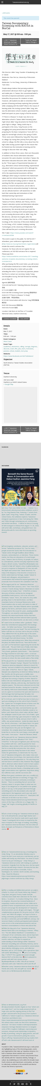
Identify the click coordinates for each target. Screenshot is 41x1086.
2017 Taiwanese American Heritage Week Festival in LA (10, 42)
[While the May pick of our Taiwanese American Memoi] (20, 945)
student (17, 351)
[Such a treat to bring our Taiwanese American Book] (20, 831)
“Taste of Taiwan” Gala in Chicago (31, 41)
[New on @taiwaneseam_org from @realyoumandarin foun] (20, 1022)
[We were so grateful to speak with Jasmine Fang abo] (20, 487)
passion (6, 351)
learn (23, 349)
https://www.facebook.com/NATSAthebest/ (18, 356)
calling (22, 346)
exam (12, 349)
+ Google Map (8, 384)
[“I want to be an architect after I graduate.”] (20, 640)
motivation (29, 349)
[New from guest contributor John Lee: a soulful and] (20, 793)
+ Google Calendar (10, 318)
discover (6, 349)
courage (27, 346)
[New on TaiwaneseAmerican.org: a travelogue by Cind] (20, 869)
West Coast (8, 341)
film (16, 349)
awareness (15, 346)
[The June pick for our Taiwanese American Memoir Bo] (20, 754)
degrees (34, 346)
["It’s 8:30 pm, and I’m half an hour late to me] (20, 716)
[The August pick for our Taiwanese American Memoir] (20, 601)
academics (7, 346)
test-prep (24, 351)
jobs (19, 349)
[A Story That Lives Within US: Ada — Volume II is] (20, 525)
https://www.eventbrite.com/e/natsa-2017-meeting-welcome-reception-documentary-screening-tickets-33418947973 (20, 258)
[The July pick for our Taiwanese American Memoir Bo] (20, 678)
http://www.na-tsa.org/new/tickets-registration (18, 244)
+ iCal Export (24, 318)
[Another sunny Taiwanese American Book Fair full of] (20, 984)
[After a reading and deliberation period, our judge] (20, 907)
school (12, 351)
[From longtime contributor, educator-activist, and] (20, 563)
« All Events (6, 13)
